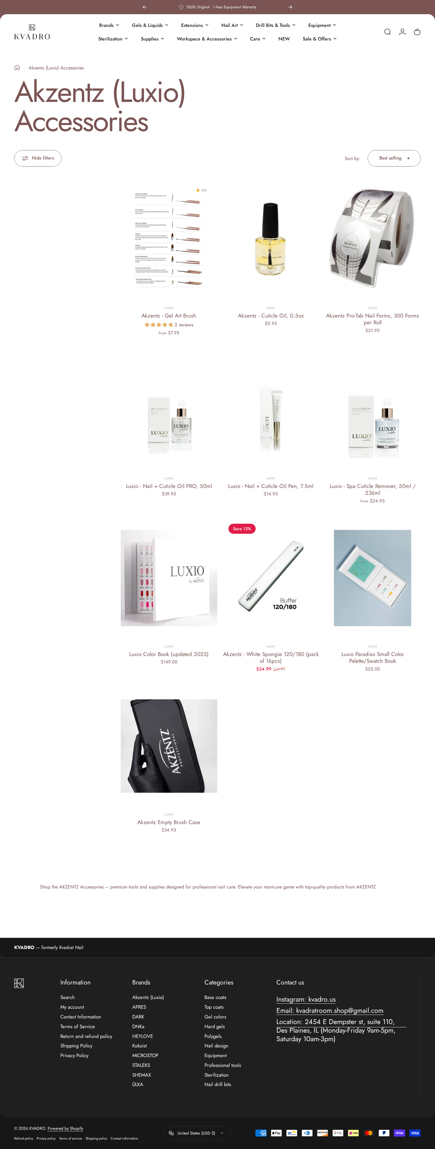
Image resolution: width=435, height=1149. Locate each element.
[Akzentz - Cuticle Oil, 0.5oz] (271, 239)
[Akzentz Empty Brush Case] (169, 746)
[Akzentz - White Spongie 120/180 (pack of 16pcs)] (271, 578)
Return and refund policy (86, 1036)
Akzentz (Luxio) (148, 997)
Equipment (215, 1055)
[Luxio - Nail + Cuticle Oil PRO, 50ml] (169, 410)
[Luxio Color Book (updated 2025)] (169, 578)
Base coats (215, 997)
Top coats (214, 1007)
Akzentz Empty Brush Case (168, 822)
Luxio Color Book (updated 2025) (169, 654)
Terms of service (70, 1138)
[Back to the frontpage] (17, 68)
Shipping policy (96, 1138)
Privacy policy (46, 1138)
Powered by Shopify (65, 1128)
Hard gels (214, 1026)
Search (67, 997)
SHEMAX (141, 1075)
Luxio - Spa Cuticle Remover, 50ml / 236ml (373, 489)
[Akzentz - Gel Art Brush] (169, 239)
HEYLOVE (142, 1036)
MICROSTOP (145, 1055)
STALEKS (141, 1065)
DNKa (138, 1026)
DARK (138, 1017)
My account (72, 1007)
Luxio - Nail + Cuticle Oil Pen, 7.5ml (270, 486)
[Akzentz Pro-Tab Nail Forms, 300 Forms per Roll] (372, 239)
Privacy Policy (74, 1055)
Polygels (213, 1036)
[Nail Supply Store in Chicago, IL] (32, 32)
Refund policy (23, 1138)
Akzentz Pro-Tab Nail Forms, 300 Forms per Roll (372, 319)
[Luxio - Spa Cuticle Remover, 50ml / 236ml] (372, 410)
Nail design (216, 1046)
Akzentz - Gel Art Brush (168, 316)
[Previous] (144, 7)
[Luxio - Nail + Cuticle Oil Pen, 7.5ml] (271, 410)
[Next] (290, 7)
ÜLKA (137, 1084)
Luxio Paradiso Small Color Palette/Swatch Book (372, 657)
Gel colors (215, 1017)
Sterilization (216, 1075)
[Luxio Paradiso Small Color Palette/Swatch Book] (372, 578)
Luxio (169, 308)
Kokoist (139, 1046)
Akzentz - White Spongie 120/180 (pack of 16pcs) (271, 657)
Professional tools (222, 1065)
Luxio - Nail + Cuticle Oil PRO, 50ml (169, 486)
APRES (139, 1007)
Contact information (124, 1138)
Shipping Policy (76, 1046)
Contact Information (80, 1017)
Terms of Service (77, 1026)
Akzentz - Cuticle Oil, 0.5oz (271, 316)
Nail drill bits (217, 1084)
